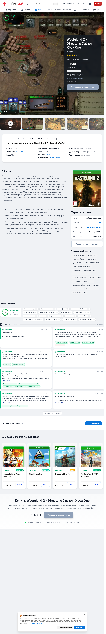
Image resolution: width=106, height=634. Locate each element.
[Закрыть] (85, 615)
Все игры (50, 9)
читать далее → (59, 339)
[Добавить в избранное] (22, 444)
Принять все (79, 627)
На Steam (100, 324)
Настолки (86, 10)
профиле (32, 623)
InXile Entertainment (56, 158)
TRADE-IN (98, 4)
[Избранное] (84, 4)
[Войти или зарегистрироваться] (78, 4)
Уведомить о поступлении (82, 87)
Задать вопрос (95, 423)
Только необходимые (65, 627)
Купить (19, 484)
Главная (8, 139)
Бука (48, 154)
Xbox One (17, 139)
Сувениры (96, 10)
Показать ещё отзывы (52, 413)
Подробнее (39, 623)
